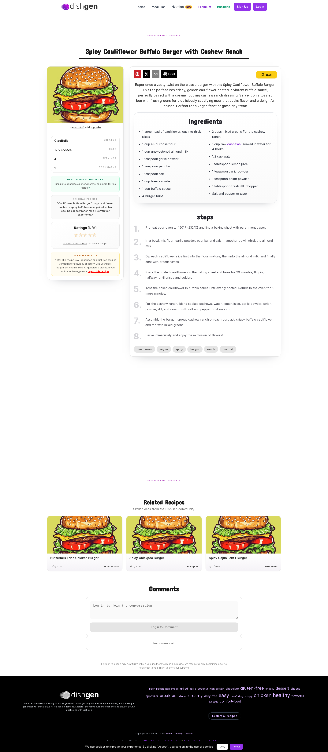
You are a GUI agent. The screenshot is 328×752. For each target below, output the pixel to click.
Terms (169, 733)
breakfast (169, 695)
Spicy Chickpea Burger (146, 558)
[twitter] (146, 74)
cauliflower (144, 349)
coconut (203, 688)
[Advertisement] (164, 24)
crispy (248, 696)
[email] (155, 74)
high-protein (217, 688)
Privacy (178, 733)
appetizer (152, 696)
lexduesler (271, 566)
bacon (160, 688)
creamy (195, 695)
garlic (192, 688)
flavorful (298, 696)
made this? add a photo (85, 127)
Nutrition (181, 7)
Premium (204, 7)
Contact (188, 733)
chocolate (232, 688)
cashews (234, 144)
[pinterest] (137, 74)
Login (260, 6)
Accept (236, 746)
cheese (295, 688)
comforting (237, 696)
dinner (183, 696)
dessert (282, 688)
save (269, 74)
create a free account (75, 243)
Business (223, 7)
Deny (222, 746)
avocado (213, 701)
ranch (211, 349)
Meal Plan (159, 7)
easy (224, 695)
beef (152, 688)
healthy (281, 695)
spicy (179, 349)
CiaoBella (61, 141)
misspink (193, 566)
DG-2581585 (111, 566)
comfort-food (230, 701)
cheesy (269, 688)
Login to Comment (164, 627)
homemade (172, 688)
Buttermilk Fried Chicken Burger (74, 558)
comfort (228, 349)
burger (194, 349)
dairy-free (210, 696)
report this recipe (98, 271)
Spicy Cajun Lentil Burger (228, 558)
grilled (184, 688)
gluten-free (252, 688)
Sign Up (242, 6)
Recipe (141, 7)
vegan (164, 349)
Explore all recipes (224, 715)
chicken (262, 695)
